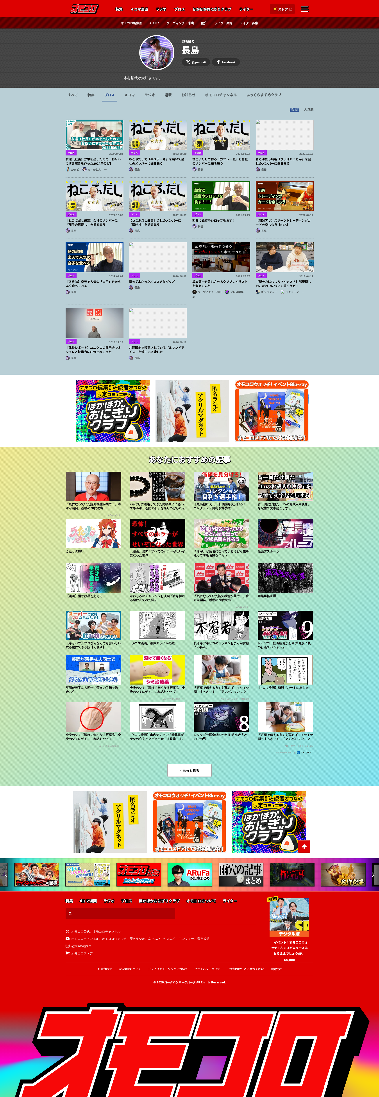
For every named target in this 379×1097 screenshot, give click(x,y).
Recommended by (286, 752)
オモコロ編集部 (131, 23)
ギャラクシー (269, 292)
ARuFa (154, 23)
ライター (246, 9)
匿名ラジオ (137, 938)
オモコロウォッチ (114, 938)
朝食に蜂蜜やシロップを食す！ (213, 220)
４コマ (129, 94)
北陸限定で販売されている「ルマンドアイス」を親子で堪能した (156, 349)
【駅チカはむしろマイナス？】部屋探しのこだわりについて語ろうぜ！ (283, 283)
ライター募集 (249, 23)
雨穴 (204, 23)
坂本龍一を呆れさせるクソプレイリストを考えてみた (220, 283)
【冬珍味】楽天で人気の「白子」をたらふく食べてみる (93, 283)
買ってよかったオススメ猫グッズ (152, 281)
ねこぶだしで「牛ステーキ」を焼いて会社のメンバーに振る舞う (156, 161)
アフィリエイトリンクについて (168, 969)
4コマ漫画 (88, 901)
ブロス (179, 9)
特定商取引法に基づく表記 (246, 969)
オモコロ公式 (80, 931)
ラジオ (161, 9)
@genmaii (198, 62)
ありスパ (154, 938)
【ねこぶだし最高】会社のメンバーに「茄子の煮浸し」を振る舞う (92, 222)
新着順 (294, 109)
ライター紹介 (223, 23)
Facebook (229, 62)
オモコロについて (201, 901)
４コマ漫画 (139, 9)
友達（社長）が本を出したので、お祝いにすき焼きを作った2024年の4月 (93, 161)
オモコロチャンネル (221, 94)
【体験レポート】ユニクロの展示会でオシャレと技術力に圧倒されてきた (93, 349)
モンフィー (186, 938)
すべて (73, 94)
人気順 (308, 109)
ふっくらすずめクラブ (263, 94)
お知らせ (188, 94)
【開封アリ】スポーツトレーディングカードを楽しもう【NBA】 (283, 222)
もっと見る (191, 770)
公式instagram (81, 946)
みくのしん (94, 169)
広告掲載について (129, 969)
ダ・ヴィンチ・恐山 (180, 23)
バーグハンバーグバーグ (180, 982)
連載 (168, 94)
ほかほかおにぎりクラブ (212, 9)
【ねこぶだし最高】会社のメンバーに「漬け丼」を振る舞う (155, 222)
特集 (119, 9)
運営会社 (276, 969)
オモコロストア (82, 953)
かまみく (169, 938)
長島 (137, 169)
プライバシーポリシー (208, 969)
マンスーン (292, 292)
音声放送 (203, 938)
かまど (75, 169)
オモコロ (84, 9)
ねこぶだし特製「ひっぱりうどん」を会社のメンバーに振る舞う (283, 161)
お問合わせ (105, 969)
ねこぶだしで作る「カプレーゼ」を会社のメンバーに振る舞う (220, 161)
